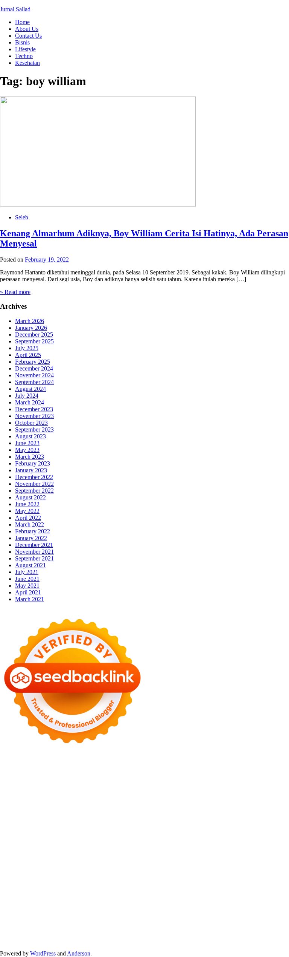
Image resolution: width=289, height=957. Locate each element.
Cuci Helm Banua (244, 879)
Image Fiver (131, 764)
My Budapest (90, 859)
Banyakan (99, 927)
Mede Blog (126, 832)
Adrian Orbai (16, 825)
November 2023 (34, 416)
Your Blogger (16, 900)
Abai (166, 906)
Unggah (205, 920)
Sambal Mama (228, 798)
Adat (153, 906)
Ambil (205, 906)
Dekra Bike (177, 839)
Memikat (172, 927)
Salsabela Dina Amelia (27, 893)
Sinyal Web (173, 893)
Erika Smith (47, 825)
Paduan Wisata (143, 900)
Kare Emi (37, 832)
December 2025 (34, 334)
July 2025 (26, 348)
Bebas (152, 913)
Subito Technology (62, 771)
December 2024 (34, 368)
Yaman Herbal (241, 852)
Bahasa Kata (158, 940)
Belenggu (172, 913)
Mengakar (81, 920)
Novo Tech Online (67, 811)
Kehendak (276, 927)
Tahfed (213, 873)
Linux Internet (88, 866)
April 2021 (28, 592)
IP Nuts (9, 852)
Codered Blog (158, 832)
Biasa (192, 913)
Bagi (34, 913)
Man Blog (261, 873)
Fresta (71, 798)
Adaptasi (135, 906)
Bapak (53, 927)
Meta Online (198, 791)
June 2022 (27, 504)
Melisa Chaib (148, 791)
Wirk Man (235, 873)
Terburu (228, 913)
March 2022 (29, 524)
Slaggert (165, 798)
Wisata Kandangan (215, 886)
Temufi (243, 825)
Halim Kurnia (215, 900)
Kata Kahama (170, 784)
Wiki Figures (102, 771)
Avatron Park (28, 784)
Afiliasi (100, 906)
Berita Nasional (140, 893)
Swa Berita (90, 791)
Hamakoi (89, 805)
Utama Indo (260, 798)
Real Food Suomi (254, 839)
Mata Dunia (93, 873)
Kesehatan (27, 63)
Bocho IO (185, 859)
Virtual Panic (193, 805)
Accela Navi (15, 778)
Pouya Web (97, 832)
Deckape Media (54, 859)
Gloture (219, 818)
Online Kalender (212, 839)
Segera (238, 927)
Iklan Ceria (224, 784)
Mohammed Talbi (21, 839)
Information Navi (248, 866)
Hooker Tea (219, 825)
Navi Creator (51, 879)
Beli (98, 913)
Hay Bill (256, 859)
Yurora (174, 791)
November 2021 (34, 551)
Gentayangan (28, 927)
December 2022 (34, 477)
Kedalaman (146, 927)
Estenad (67, 805)
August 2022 (30, 497)
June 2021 (27, 579)
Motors (8, 764)
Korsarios (35, 845)
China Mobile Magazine (88, 818)
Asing (7, 913)
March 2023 (29, 456)
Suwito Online (17, 879)
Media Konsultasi (57, 940)
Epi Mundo (139, 784)
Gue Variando (126, 852)
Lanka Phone (182, 764)
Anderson (78, 953)
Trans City (140, 873)
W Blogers (251, 784)
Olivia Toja (118, 791)
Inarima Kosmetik (100, 845)
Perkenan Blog (194, 934)
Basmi (49, 913)
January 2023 (31, 470)
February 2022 (32, 531)
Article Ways (146, 839)
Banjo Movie (156, 859)
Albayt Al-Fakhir (254, 778)
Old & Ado (95, 852)
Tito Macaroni (210, 866)
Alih (191, 906)
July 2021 (26, 572)
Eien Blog (164, 811)
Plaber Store (207, 771)
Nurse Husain (226, 805)
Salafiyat (199, 784)
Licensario (135, 845)
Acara (117, 906)
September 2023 (34, 429)
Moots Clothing (157, 805)
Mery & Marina (132, 811)
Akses (101, 920)
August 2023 (30, 436)
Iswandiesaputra (136, 879)
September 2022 (34, 490)
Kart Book (196, 818)
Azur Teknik (64, 764)
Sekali (255, 927)
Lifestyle (25, 49)
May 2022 (27, 511)
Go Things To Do (170, 866)
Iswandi (211, 879)
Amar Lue (12, 832)
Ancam (250, 906)
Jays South (49, 798)
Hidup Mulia (42, 818)
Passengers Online (170, 778)
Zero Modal (238, 771)
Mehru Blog (60, 791)
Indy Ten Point (166, 845)
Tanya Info (93, 940)
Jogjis (28, 798)
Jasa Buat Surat (119, 805)
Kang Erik (166, 873)
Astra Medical (234, 845)
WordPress (43, 953)
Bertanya (79, 906)
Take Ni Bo (267, 771)
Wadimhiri (109, 778)
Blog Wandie (255, 886)
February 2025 (32, 361)
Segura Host (159, 825)
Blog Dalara (92, 784)
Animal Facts (160, 852)
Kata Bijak (227, 791)
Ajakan (43, 920)
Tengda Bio (190, 825)
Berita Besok (237, 893)
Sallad (185, 811)
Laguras (157, 818)
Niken (281, 873)
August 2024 (30, 389)
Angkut (269, 906)
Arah (21, 913)
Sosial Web (267, 893)
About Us (26, 29)
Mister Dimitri (235, 811)
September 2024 (34, 382)
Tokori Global (16, 859)
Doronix (209, 764)
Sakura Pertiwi (179, 900)
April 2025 (28, 355)
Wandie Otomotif (105, 886)
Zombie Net (29, 811)
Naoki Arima (24, 866)
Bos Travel (64, 873)
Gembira (194, 927)
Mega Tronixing (124, 825)
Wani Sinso (121, 798)
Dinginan (74, 927)
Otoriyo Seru (34, 852)
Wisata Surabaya (30, 873)
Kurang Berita (103, 893)
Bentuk (209, 913)
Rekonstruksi (269, 811)
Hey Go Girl (236, 764)
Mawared (11, 845)
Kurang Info (70, 893)
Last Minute (63, 845)
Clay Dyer (211, 859)
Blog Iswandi (144, 886)
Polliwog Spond (19, 771)
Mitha (249, 791)
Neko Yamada (135, 771)
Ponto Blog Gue (86, 839)
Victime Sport (268, 845)
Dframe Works (48, 778)
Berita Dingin (159, 934)
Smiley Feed (274, 818)
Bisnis (22, 42)
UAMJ (185, 852)
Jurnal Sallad (15, 9)
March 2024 (29, 402)
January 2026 (31, 328)
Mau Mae (192, 873)
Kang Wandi (68, 886)
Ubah (223, 920)
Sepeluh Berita (17, 940)
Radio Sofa (81, 879)
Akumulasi (227, 906)
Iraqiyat (213, 832)
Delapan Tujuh (98, 764)
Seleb (21, 217)
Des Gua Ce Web (127, 866)
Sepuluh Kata (125, 934)
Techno (24, 56)
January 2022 (31, 538)
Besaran (121, 927)
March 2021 (29, 599)
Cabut (246, 913)
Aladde (145, 798)
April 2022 (28, 517)
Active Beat (273, 852)
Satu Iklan (46, 900)
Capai (187, 920)
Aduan (25, 920)
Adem (60, 920)
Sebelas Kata (74, 900)
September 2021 (34, 558)
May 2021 (27, 585)
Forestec (235, 859)
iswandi (106, 879)
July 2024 (26, 395)
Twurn (116, 784)
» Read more (15, 292)
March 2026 (29, 321)
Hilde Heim (82, 778)
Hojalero (101, 811)
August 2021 (30, 565)
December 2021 (34, 545)
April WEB (92, 798)
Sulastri (253, 805)
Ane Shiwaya (66, 832)
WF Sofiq (205, 811)
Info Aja (28, 906)
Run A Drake (123, 859)
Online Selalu (108, 900)
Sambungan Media (49, 934)
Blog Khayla (176, 886)
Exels (175, 818)
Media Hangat (124, 940)
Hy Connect (41, 805)
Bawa (111, 913)
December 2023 (34, 409)
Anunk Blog (33, 764)
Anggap (119, 920)
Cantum (264, 913)
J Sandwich (55, 866)
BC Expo (118, 839)
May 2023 (27, 450)
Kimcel (156, 764)
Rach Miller (133, 818)
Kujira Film (267, 825)
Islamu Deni (30, 791)
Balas (64, 913)
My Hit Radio (192, 798)
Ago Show (13, 818)
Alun (179, 906)
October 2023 (31, 423)
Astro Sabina (61, 784)
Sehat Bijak (53, 906)
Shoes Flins (261, 832)
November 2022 (34, 484)
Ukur (257, 920)
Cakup (8, 920)
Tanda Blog (260, 934)
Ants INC (134, 778)
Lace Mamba (268, 764)
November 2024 (34, 375)
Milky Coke (66, 852)
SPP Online (243, 818)
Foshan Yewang (173, 771)
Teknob (117, 873)
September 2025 (34, 341)
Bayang (82, 913)
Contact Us (28, 35)
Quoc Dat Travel (213, 778)
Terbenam (131, 913)
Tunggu (240, 920)
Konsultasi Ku (90, 934)
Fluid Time (189, 832)
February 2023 (32, 463)
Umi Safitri (246, 900)
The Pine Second (83, 825)
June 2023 (27, 443)
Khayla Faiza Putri (179, 879)
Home (22, 22)
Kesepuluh (13, 934)
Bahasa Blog (229, 934)
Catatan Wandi (34, 886)
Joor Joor (54, 839)
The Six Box (201, 845)
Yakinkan (217, 927)
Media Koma (204, 893)
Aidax (18, 805)
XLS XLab (208, 852)
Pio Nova (234, 832)
